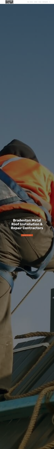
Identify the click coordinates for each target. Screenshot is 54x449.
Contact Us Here (26, 235)
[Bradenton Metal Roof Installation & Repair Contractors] (9, 2)
